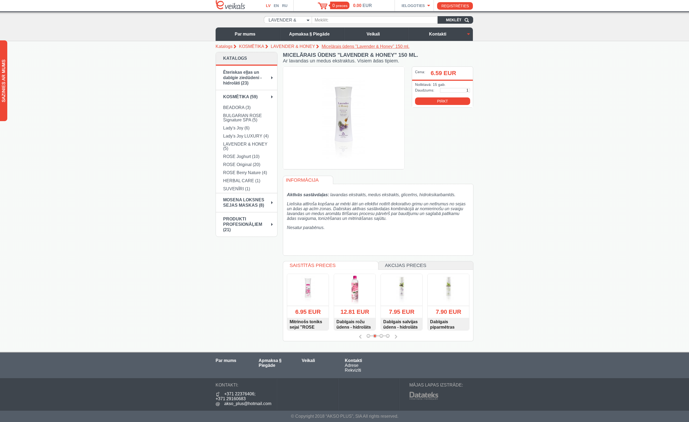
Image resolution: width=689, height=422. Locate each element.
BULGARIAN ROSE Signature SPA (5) (242, 117)
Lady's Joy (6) (236, 128)
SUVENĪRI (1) (236, 189)
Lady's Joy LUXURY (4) (246, 136)
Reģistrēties (455, 6)
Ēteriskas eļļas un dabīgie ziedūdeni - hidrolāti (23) (242, 77)
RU (284, 5)
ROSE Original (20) (241, 164)
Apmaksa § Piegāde (309, 34)
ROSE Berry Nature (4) (245, 172)
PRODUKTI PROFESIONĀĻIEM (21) (242, 224)
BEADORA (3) (237, 107)
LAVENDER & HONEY (293, 46)
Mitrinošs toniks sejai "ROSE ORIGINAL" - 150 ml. (307, 329)
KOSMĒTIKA (251, 46)
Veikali (373, 34)
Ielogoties (413, 5)
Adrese (351, 365)
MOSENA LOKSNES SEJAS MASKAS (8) (243, 203)
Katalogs (224, 46)
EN (276, 5)
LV (268, 5)
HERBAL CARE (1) (241, 180)
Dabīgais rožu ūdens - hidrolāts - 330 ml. (353, 327)
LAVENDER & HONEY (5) (245, 146)
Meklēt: (321, 20)
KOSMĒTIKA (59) (240, 96)
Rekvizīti (353, 370)
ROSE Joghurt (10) (241, 156)
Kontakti (437, 34)
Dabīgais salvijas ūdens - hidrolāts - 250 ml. (400, 327)
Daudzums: (424, 90)
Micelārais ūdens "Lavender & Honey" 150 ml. (365, 46)
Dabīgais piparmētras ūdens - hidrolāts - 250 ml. (447, 329)
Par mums (245, 34)
